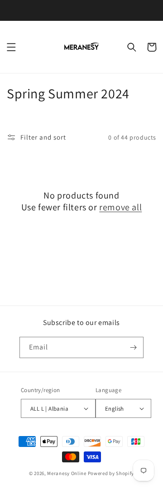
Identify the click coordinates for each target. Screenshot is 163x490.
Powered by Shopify (111, 473)
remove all (120, 207)
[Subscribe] (133, 347)
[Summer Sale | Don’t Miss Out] (81, 10)
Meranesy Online (66, 473)
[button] (11, 47)
